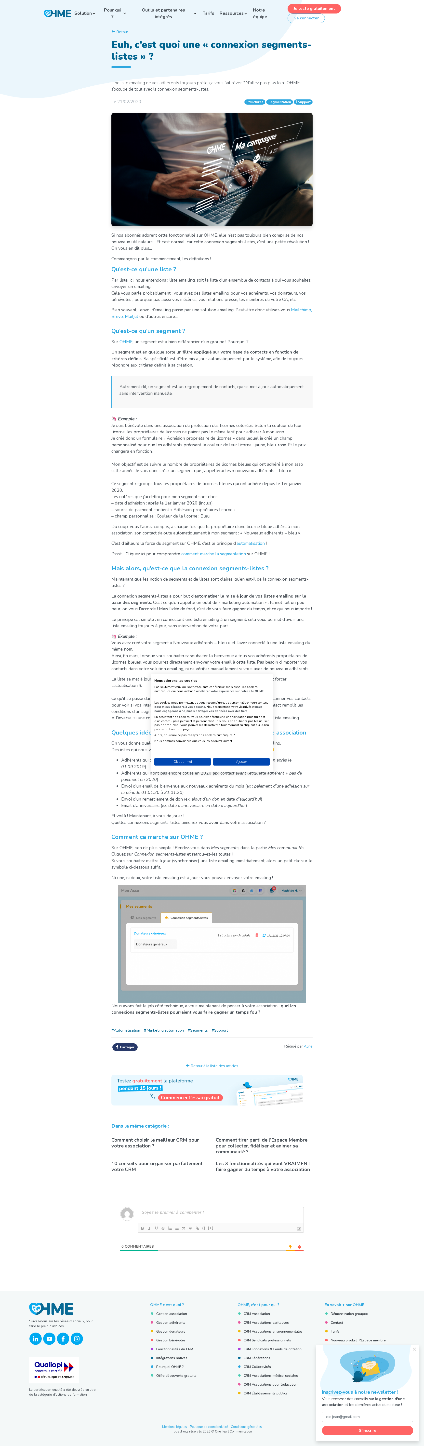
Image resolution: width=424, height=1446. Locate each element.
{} (204, 1228)
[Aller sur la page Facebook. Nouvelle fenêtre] (63, 1339)
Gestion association (171, 1313)
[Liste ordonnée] (170, 1228)
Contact (337, 1322)
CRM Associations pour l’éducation (270, 1384)
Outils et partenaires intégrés (163, 13)
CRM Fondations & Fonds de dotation (273, 1349)
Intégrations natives (171, 1358)
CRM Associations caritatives (266, 1322)
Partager (126, 1047)
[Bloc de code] (190, 1228)
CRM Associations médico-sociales (271, 1375)
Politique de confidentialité (209, 1427)
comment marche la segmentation (213, 554)
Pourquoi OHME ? (170, 1366)
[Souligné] (156, 1228)
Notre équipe (260, 13)
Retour (121, 32)
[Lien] (197, 1228)
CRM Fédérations (257, 1358)
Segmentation (279, 102)
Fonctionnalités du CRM (174, 1349)
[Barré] (163, 1228)
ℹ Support (303, 102)
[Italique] (149, 1228)
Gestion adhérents (170, 1322)
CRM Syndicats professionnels (267, 1340)
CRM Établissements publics (266, 1393)
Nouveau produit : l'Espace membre (358, 1340)
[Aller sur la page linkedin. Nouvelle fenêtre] (35, 1339)
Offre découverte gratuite (176, 1375)
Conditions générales (246, 1427)
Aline (308, 1046)
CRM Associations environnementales (273, 1331)
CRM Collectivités (257, 1366)
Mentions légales (174, 1427)
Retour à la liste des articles (214, 1066)
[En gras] (142, 1228)
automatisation (251, 543)
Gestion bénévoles (171, 1340)
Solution (83, 13)
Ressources (232, 13)
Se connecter (306, 18)
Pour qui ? (112, 13)
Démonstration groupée (349, 1313)
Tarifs (208, 13)
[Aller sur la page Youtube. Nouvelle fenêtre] (49, 1339)
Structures (254, 102)
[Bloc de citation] (183, 1228)
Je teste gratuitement (314, 8)
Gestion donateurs (170, 1331)
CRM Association (257, 1313)
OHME (125, 342)
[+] (210, 1228)
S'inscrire (367, 1430)
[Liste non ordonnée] (176, 1228)
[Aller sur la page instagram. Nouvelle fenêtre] (77, 1339)
